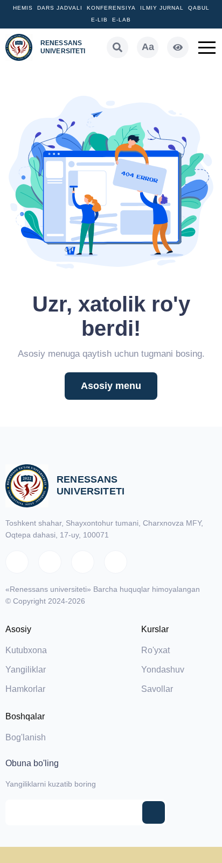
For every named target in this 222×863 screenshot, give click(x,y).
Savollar (157, 689)
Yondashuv (162, 669)
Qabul (199, 8)
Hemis (23, 8)
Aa (148, 46)
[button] (207, 47)
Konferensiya (111, 8)
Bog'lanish (25, 737)
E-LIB (99, 20)
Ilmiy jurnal (162, 8)
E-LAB (121, 20)
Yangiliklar (25, 669)
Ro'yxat (155, 650)
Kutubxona (26, 650)
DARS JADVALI (59, 8)
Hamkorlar (25, 689)
